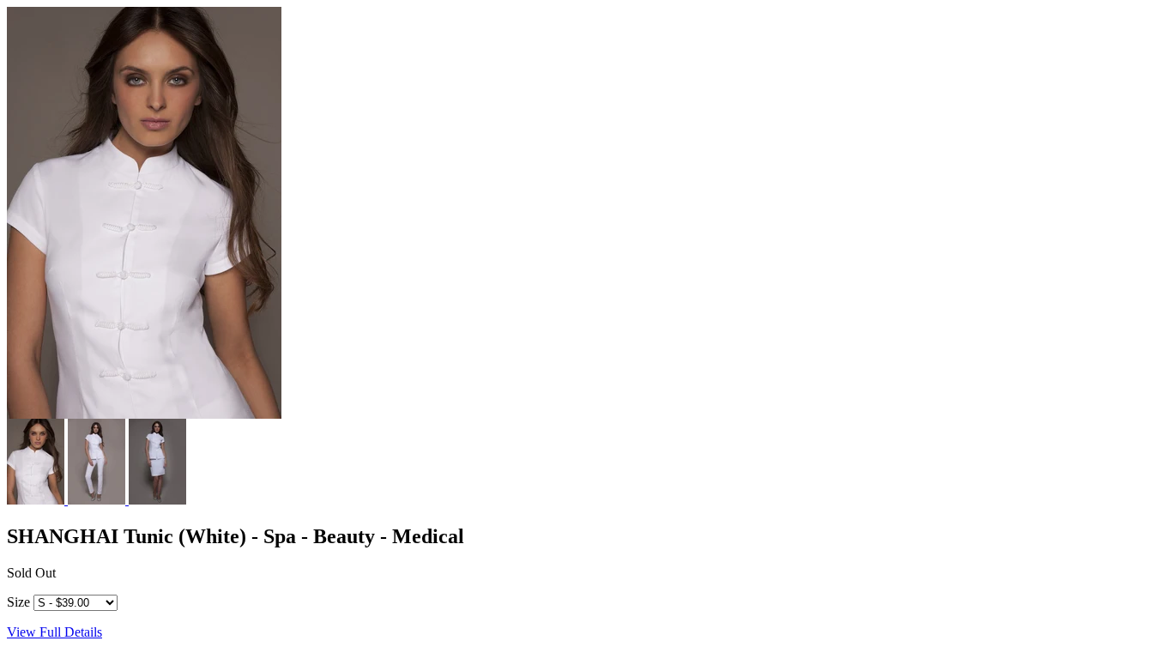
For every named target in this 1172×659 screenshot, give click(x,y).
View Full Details (54, 632)
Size (18, 602)
